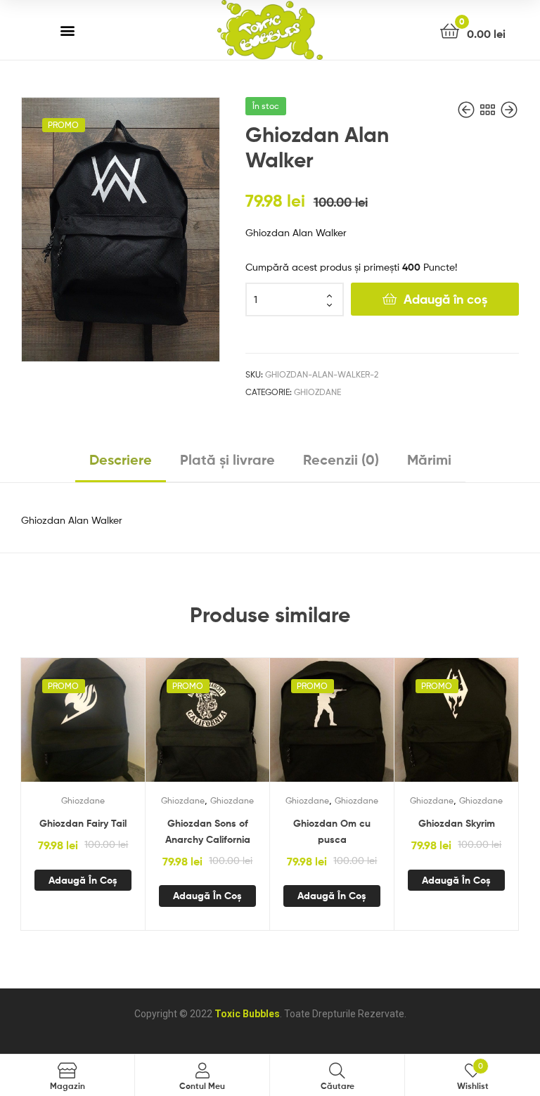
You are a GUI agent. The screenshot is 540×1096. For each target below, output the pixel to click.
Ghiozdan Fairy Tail (83, 823)
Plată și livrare (227, 459)
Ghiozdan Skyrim (456, 823)
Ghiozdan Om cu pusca (332, 831)
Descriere (120, 459)
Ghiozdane (317, 392)
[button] (67, 29)
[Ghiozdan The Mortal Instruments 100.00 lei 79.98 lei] (467, 110)
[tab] (120, 465)
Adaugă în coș (445, 299)
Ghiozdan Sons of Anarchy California (207, 831)
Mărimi (429, 459)
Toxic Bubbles (247, 1013)
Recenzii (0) (341, 459)
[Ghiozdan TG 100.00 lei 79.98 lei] (509, 110)
